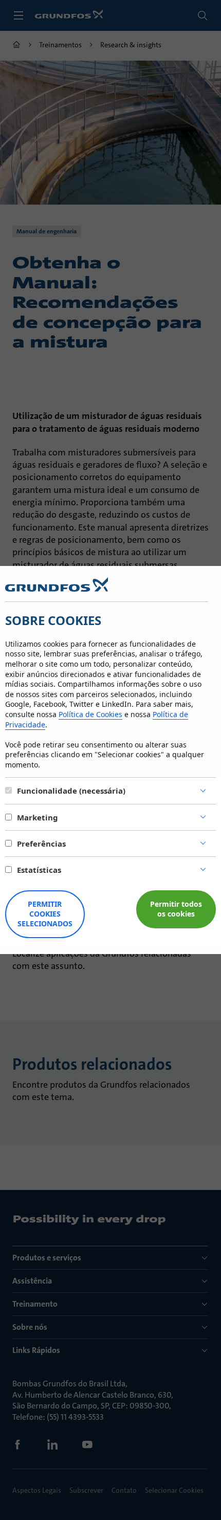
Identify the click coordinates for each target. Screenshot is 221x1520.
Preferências (41, 843)
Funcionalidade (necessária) (71, 790)
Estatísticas (39, 870)
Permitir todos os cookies (176, 909)
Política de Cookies (90, 714)
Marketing (37, 817)
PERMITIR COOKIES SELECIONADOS (44, 913)
